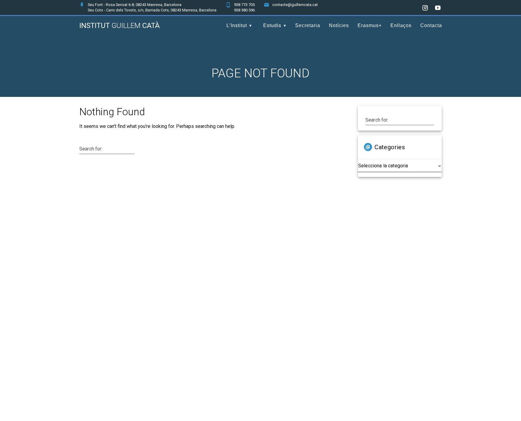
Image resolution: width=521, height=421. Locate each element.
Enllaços (401, 25)
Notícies (339, 25)
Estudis (272, 25)
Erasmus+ (370, 25)
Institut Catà (119, 25)
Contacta (431, 25)
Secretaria (307, 25)
